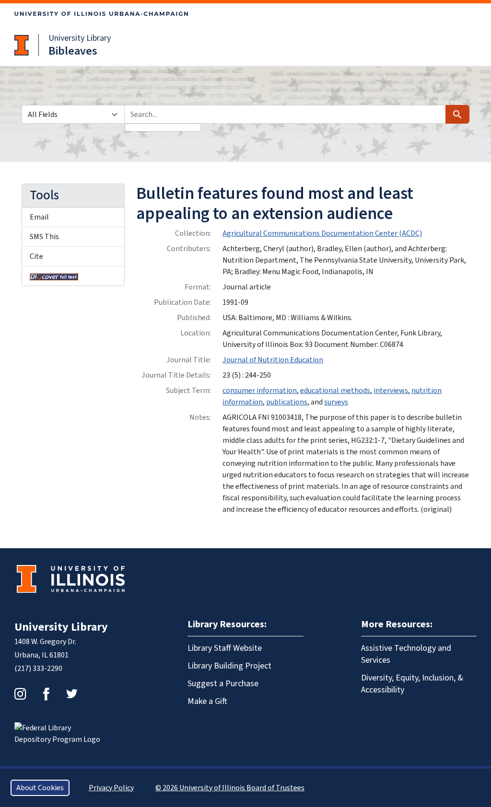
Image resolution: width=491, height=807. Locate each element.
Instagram (20, 693)
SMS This (44, 236)
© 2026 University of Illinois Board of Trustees (229, 788)
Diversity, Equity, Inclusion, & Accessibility (412, 684)
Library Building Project (229, 666)
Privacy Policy (111, 788)
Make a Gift (207, 701)
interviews (391, 390)
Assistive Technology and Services (406, 654)
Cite (36, 256)
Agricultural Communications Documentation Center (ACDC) (322, 233)
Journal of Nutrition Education (272, 360)
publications (286, 402)
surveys (336, 402)
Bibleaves (72, 51)
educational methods (335, 390)
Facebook (46, 693)
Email (39, 217)
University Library (79, 38)
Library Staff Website (224, 648)
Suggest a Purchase (222, 684)
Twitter (71, 693)
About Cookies (40, 788)
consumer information (259, 390)
